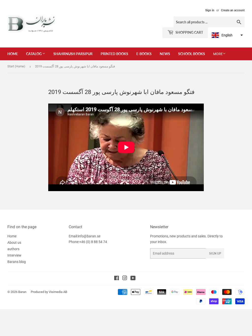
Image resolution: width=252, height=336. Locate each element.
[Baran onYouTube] (133, 279)
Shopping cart (189, 32)
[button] (227, 35)
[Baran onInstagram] (124, 279)
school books (191, 54)
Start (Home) (16, 66)
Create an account (233, 10)
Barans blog (16, 262)
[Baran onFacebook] (116, 279)
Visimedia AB (58, 292)
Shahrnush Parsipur (73, 54)
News (165, 54)
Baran (22, 292)
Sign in (209, 10)
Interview (14, 255)
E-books (144, 54)
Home (12, 54)
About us (14, 242)
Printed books (114, 54)
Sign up (215, 253)
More (218, 54)
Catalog (34, 54)
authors (13, 249)
